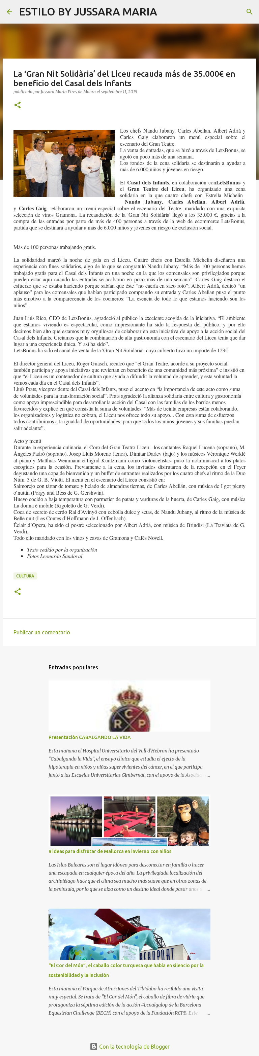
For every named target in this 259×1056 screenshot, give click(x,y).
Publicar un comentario (41, 632)
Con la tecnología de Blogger (134, 1047)
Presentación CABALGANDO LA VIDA (90, 737)
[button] (17, 105)
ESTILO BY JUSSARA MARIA (88, 11)
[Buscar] (167, 12)
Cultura (25, 576)
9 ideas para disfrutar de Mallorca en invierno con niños (110, 851)
